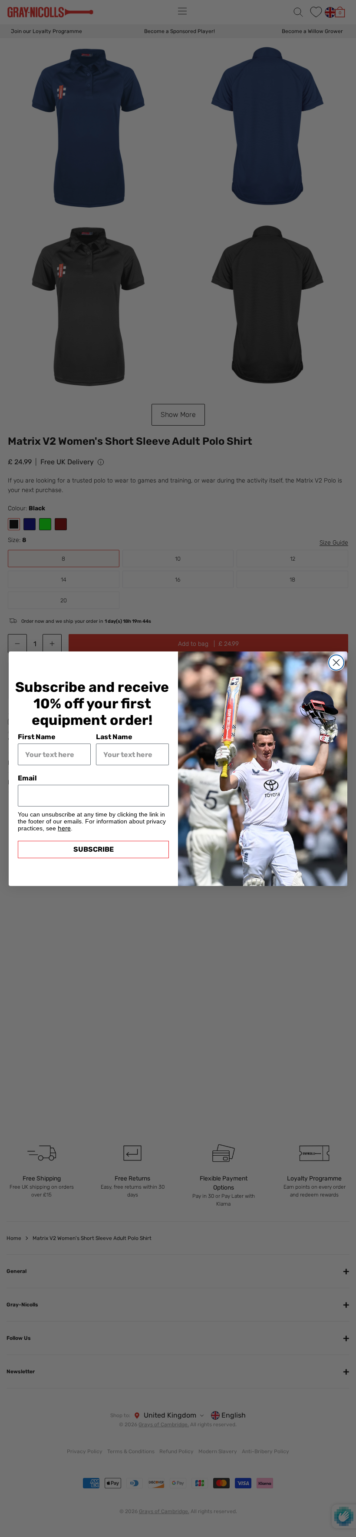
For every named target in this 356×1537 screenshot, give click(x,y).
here (64, 828)
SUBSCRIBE (93, 849)
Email (27, 778)
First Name (37, 737)
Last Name (114, 737)
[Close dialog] (336, 662)
